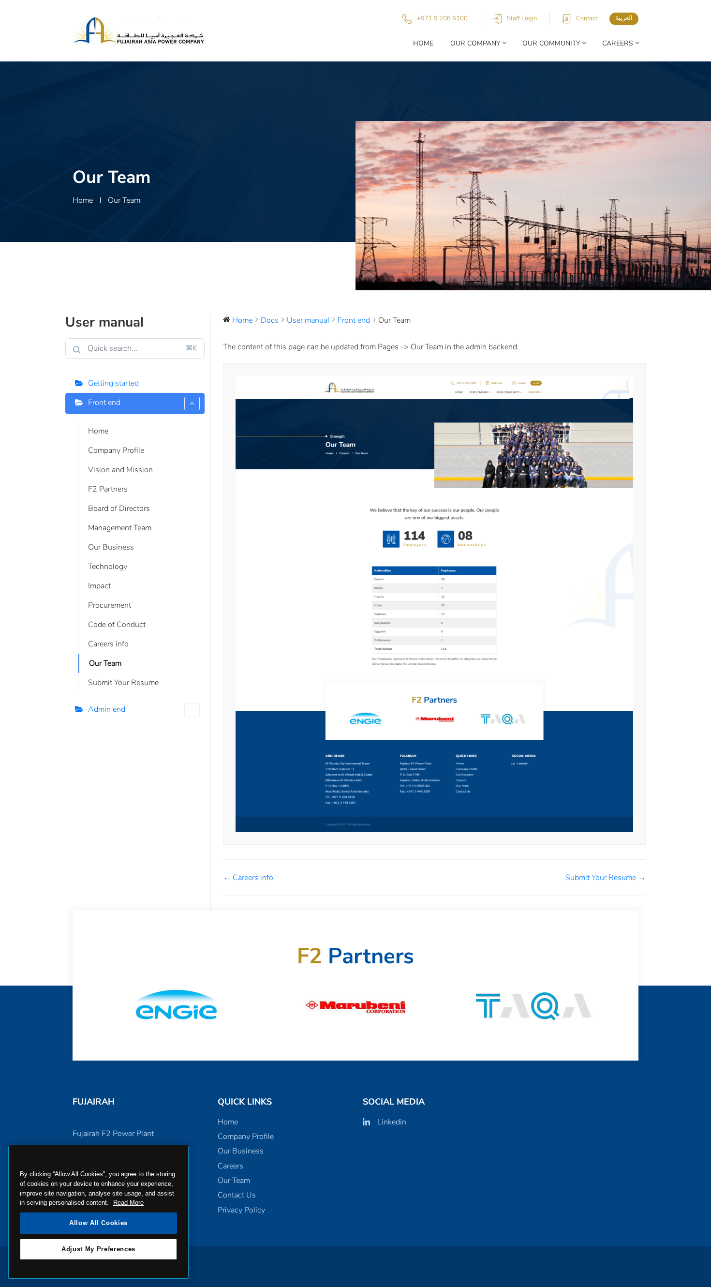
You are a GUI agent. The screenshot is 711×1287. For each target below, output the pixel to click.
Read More (128, 1202)
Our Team (105, 663)
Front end (104, 402)
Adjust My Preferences (98, 1249)
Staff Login (522, 18)
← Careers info (248, 877)
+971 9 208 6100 (442, 18)
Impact (99, 586)
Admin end (106, 709)
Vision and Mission (120, 469)
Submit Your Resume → (605, 877)
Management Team (119, 528)
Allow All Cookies (98, 1223)
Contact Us (237, 1195)
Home (423, 43)
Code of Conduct (117, 624)
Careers (617, 43)
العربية (624, 18)
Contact (586, 18)
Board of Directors (119, 508)
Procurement (109, 605)
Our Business (111, 547)
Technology (107, 566)
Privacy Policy (241, 1210)
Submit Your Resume (123, 682)
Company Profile (116, 450)
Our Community (551, 43)
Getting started (113, 383)
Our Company (475, 43)
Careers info (108, 644)
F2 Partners (108, 489)
